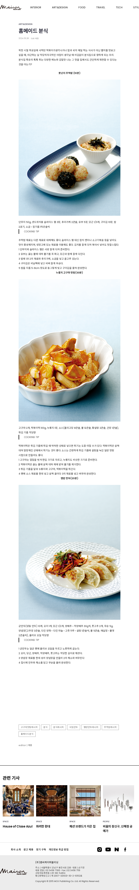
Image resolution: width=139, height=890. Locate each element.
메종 (37, 38)
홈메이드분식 (27, 734)
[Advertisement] (69, 700)
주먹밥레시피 (110, 727)
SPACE (6, 821)
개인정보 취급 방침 (59, 849)
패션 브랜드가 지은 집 (82, 826)
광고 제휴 (28, 849)
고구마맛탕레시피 (29, 727)
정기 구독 (41, 849)
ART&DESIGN (25, 24)
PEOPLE (106, 821)
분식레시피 (58, 727)
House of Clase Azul (17, 826)
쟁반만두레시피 (91, 727)
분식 (45, 727)
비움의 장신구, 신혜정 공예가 (117, 828)
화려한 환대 (43, 826)
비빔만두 (74, 727)
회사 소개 (16, 849)
